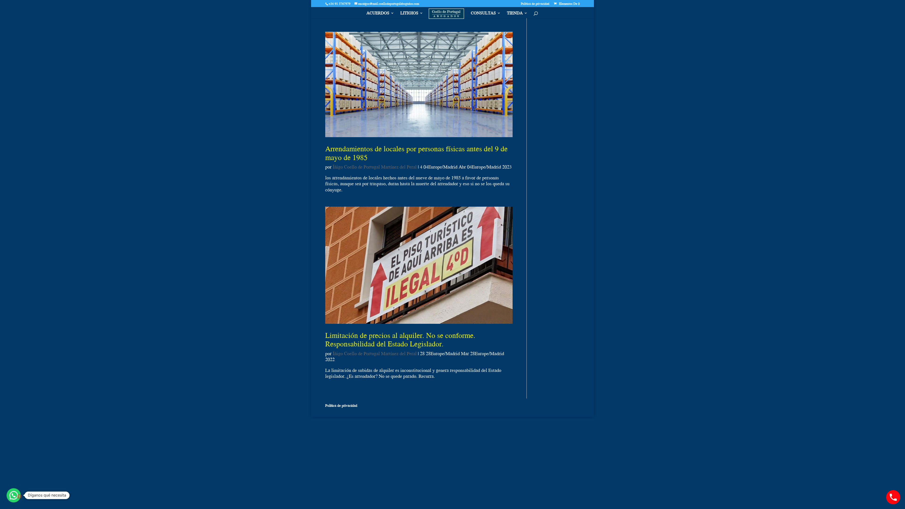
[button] (14, 495)
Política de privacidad (535, 4)
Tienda (515, 13)
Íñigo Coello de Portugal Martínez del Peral (375, 166)
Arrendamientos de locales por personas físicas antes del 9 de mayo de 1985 (416, 152)
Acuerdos (377, 13)
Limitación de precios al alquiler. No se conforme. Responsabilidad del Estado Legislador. (400, 339)
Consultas (483, 13)
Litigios (409, 13)
